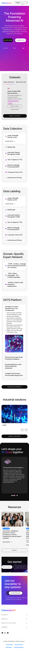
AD (8, 88)
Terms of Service (19, 644)
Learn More (9, 141)
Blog (4, 528)
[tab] (9, 82)
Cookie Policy (9, 647)
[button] (22, 429)
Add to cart (15, 106)
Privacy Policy (9, 644)
